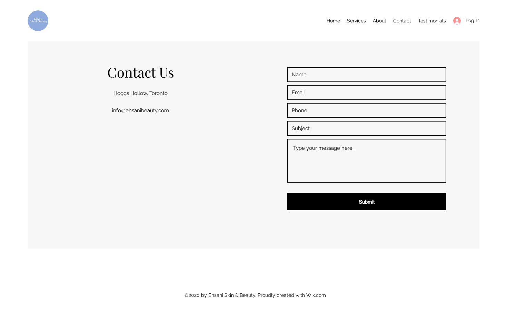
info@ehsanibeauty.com (140, 110)
